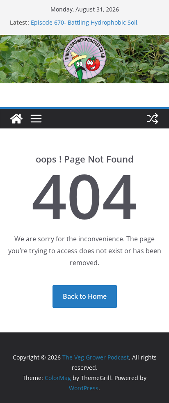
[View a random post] (152, 118)
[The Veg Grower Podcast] (84, 40)
